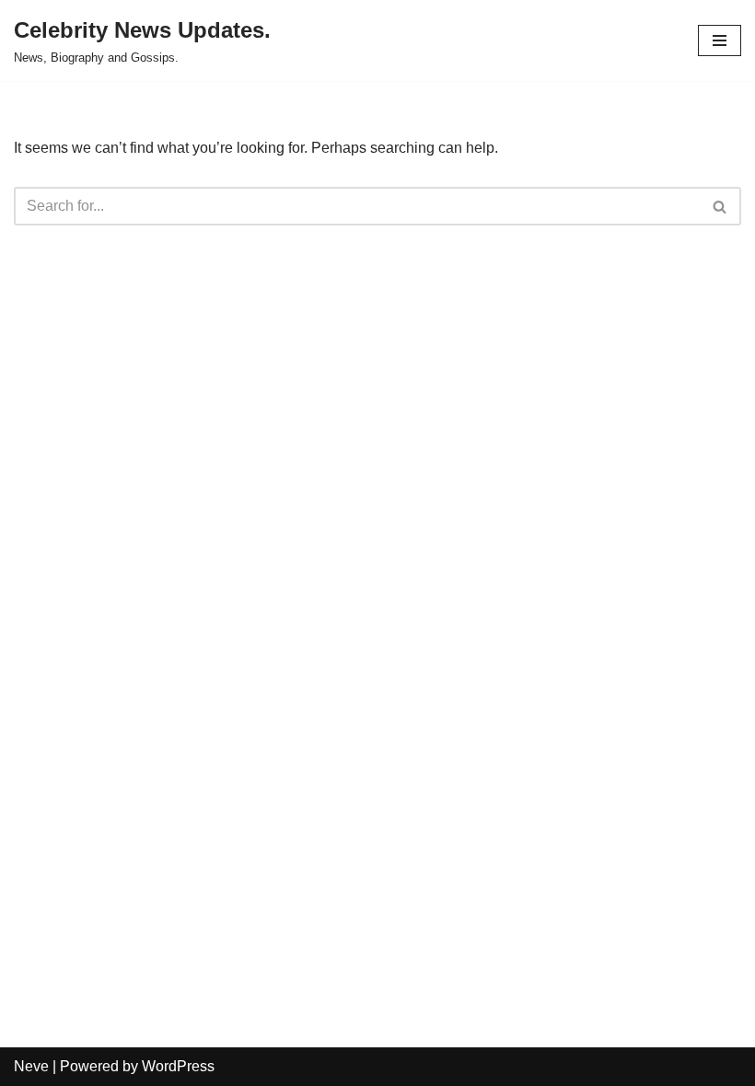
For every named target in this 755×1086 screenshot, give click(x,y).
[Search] (720, 206)
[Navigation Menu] (719, 40)
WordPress (178, 1066)
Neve (31, 1066)
